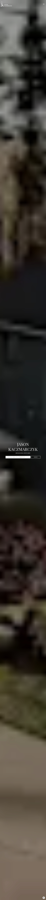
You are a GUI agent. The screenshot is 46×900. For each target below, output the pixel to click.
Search (36, 457)
